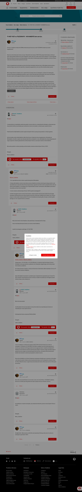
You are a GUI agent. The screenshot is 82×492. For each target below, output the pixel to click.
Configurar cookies (33, 255)
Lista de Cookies (30, 246)
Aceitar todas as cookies (48, 255)
